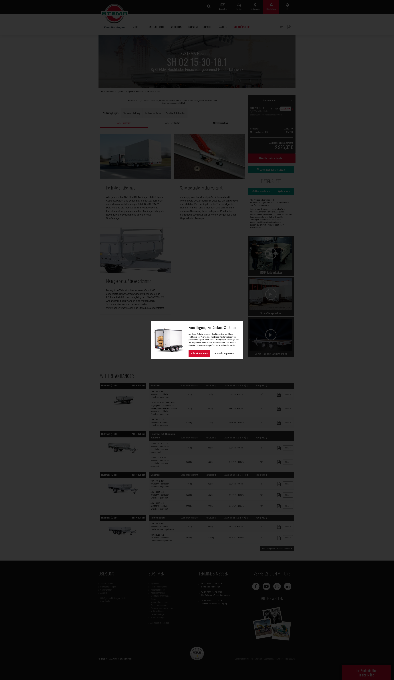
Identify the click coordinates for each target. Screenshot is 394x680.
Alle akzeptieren (199, 353)
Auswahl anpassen (224, 353)
